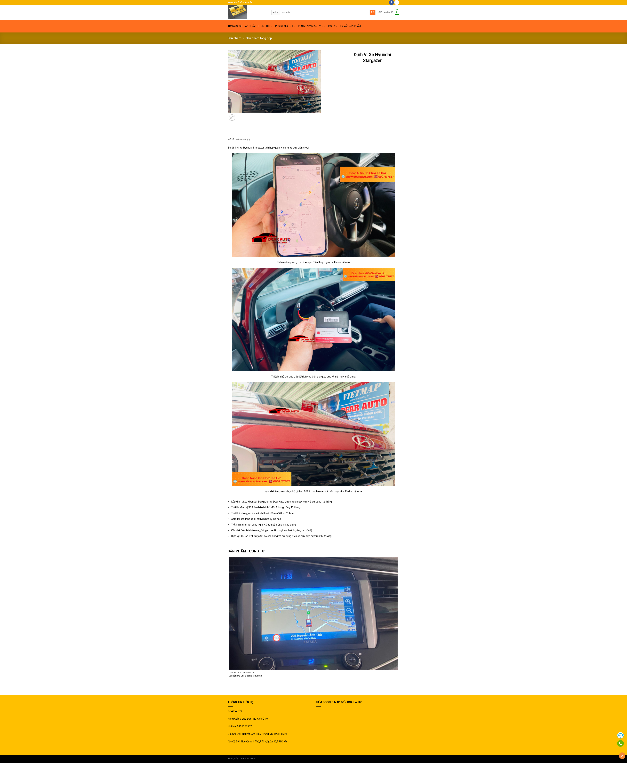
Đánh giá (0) (243, 139)
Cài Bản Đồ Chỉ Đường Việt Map (245, 675)
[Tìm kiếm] (372, 12)
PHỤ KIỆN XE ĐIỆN (285, 26)
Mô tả (231, 139)
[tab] (231, 139)
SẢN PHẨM (250, 26)
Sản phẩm (234, 38)
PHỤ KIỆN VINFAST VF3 (310, 26)
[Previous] (229, 689)
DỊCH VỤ (332, 26)
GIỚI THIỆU (266, 26)
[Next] (240, 116)
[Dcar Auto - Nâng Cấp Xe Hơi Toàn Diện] (247, 12)
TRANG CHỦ (234, 26)
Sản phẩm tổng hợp (259, 38)
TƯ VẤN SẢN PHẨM (350, 26)
